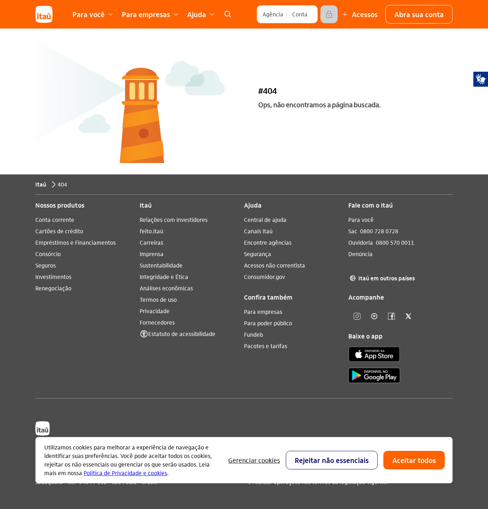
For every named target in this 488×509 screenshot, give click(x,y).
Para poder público (268, 323)
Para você (361, 219)
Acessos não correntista (274, 265)
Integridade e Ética (164, 276)
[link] (227, 14)
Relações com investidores (174, 219)
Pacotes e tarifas (265, 346)
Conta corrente (54, 219)
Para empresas (263, 311)
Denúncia (360, 254)
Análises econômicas (166, 288)
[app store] (374, 355)
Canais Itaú (258, 231)
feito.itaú (151, 231)
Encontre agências (268, 242)
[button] (419, 14)
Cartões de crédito (59, 231)
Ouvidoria (360, 242)
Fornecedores (157, 322)
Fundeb (253, 334)
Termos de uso (158, 299)
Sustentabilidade (161, 265)
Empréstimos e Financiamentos (75, 242)
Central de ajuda (265, 219)
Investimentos (53, 276)
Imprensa (152, 254)
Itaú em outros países (382, 278)
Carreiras (151, 242)
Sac (352, 231)
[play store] (374, 376)
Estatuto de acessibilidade (181, 333)
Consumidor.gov (264, 276)
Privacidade (155, 311)
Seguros (45, 265)
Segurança (257, 254)
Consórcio (48, 254)
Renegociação (53, 288)
